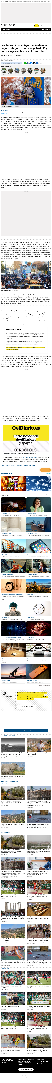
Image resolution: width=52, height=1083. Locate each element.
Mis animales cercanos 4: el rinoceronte (12, 776)
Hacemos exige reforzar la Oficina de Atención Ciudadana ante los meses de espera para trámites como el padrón (37, 940)
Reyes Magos (19, 465)
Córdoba (7, 465)
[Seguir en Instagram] (44, 1061)
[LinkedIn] (37, 63)
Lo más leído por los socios (8, 735)
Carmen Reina (29, 876)
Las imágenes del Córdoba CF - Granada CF (39, 986)
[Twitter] (34, 63)
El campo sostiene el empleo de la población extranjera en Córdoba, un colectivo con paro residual (11, 802)
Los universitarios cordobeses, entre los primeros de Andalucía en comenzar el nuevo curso (37, 918)
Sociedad (2, 465)
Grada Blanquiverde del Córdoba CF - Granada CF (11, 986)
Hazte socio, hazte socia (27, 706)
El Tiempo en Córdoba (15, 1)
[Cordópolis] (9, 1060)
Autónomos (25, 1)
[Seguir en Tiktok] (38, 1063)
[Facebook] (28, 63)
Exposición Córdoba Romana (36, 1)
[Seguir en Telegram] (43, 1061)
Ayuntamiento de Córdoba (29, 465)
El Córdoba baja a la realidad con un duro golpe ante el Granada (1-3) (12, 895)
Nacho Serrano (4, 898)
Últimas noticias (5, 968)
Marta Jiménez (29, 756)
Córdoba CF (48, 1)
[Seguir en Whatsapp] (39, 1063)
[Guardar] (40, 63)
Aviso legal (26, 1077)
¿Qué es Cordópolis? (26, 1075)
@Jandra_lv (4, 113)
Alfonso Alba (3, 759)
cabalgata (13, 465)
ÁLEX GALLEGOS (30, 987)
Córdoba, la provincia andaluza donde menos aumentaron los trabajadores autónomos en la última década (37, 873)
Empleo (10, 1)
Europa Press (29, 921)
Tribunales (20, 1)
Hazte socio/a (36, 25)
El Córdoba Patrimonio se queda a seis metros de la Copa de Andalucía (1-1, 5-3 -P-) (12, 1050)
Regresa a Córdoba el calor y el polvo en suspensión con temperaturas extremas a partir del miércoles (38, 851)
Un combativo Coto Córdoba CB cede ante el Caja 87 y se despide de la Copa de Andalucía (39, 896)
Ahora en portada (5, 832)
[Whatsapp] (25, 63)
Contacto (26, 1079)
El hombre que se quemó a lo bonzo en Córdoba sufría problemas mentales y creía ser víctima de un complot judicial (39, 826)
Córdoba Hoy (6, 29)
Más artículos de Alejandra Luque (9, 781)
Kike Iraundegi (30, 854)
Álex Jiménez (29, 899)
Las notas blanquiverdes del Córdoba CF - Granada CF (38, 1007)
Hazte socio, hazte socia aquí (29, 457)
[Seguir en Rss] (41, 1063)
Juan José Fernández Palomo (7, 778)
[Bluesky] (31, 63)
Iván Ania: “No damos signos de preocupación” (10, 1007)
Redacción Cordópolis (31, 943)
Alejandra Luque (4, 110)
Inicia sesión (43, 25)
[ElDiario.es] (45, 29)
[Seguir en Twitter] (39, 1061)
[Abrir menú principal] (50, 25)
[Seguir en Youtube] (47, 1061)
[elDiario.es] (9, 1063)
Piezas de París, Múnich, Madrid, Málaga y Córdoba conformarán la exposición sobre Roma (12, 918)
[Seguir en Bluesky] (38, 1061)
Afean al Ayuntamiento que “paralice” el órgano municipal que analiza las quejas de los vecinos (13, 962)
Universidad (29, 1)
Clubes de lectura (43, 1)
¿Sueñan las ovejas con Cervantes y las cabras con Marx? (37, 753)
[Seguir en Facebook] (41, 1061)
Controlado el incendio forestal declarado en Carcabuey (12, 825)
